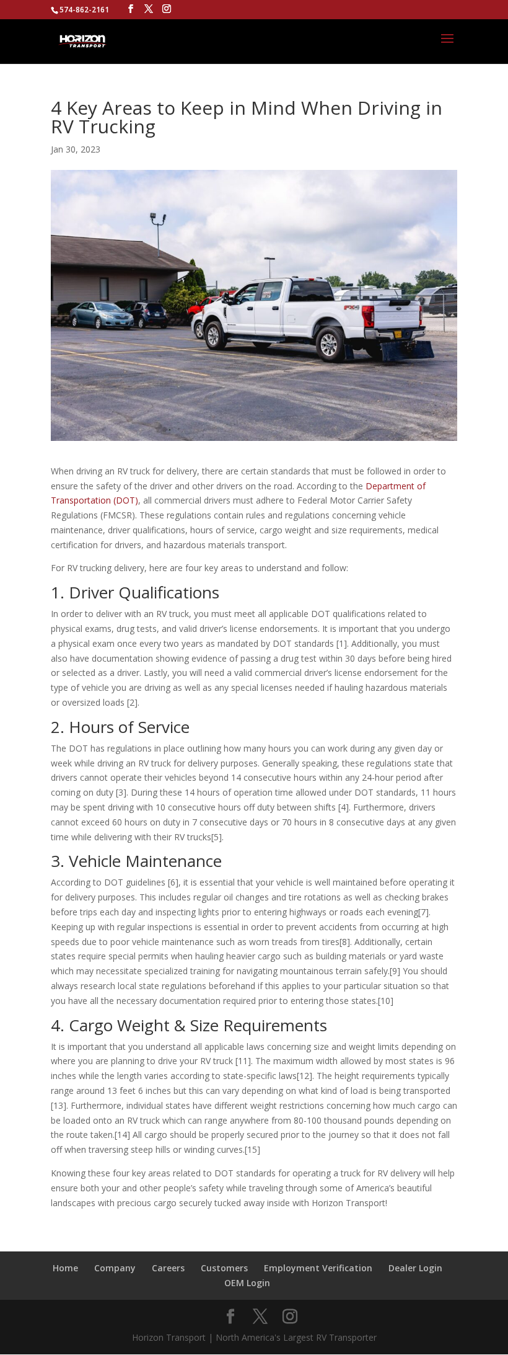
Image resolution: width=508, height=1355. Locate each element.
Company (115, 1268)
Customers (224, 1268)
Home (65, 1268)
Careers (168, 1268)
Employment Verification (318, 1268)
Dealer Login (415, 1268)
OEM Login (247, 1283)
